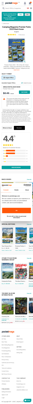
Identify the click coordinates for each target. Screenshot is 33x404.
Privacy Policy (5, 359)
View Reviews (16, 167)
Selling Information (6, 391)
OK (17, 210)
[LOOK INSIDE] (16, 62)
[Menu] (3, 3)
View (3, 250)
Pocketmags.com (20, 384)
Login (3, 397)
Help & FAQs (19, 339)
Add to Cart (8, 250)
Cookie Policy (5, 371)
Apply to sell (5, 394)
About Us (18, 381)
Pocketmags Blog (6, 350)
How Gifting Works (21, 349)
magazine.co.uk (20, 387)
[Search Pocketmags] (3, 8)
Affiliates (4, 384)
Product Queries (6, 381)
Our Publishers (5, 353)
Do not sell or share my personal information (16, 216)
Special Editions (8, 224)
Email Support (19, 342)
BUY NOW (24, 92)
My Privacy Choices (7, 374)
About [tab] (27, 190)
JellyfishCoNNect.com (22, 390)
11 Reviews (21, 34)
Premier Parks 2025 (20, 246)
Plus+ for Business (6, 356)
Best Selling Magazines (7, 344)
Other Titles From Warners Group (9, 258)
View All (29, 179)
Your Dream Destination (7, 246)
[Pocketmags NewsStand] (11, 3)
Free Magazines (6, 347)
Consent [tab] (5, 190)
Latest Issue (6, 23)
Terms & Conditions (7, 368)
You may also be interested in (8, 293)
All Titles (4, 339)
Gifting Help (19, 352)
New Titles (4, 342)
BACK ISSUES (6, 179)
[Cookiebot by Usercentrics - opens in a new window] (23, 185)
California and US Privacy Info (8, 364)
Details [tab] (16, 190)
